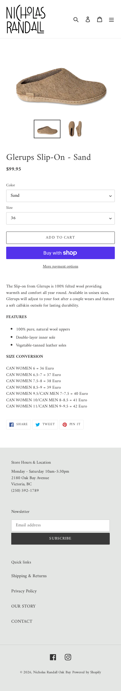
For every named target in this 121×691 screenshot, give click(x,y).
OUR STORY (23, 606)
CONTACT (21, 622)
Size (9, 208)
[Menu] (111, 19)
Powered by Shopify (86, 672)
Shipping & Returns (29, 576)
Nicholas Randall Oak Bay (52, 672)
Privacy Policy (24, 591)
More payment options (60, 266)
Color (10, 185)
